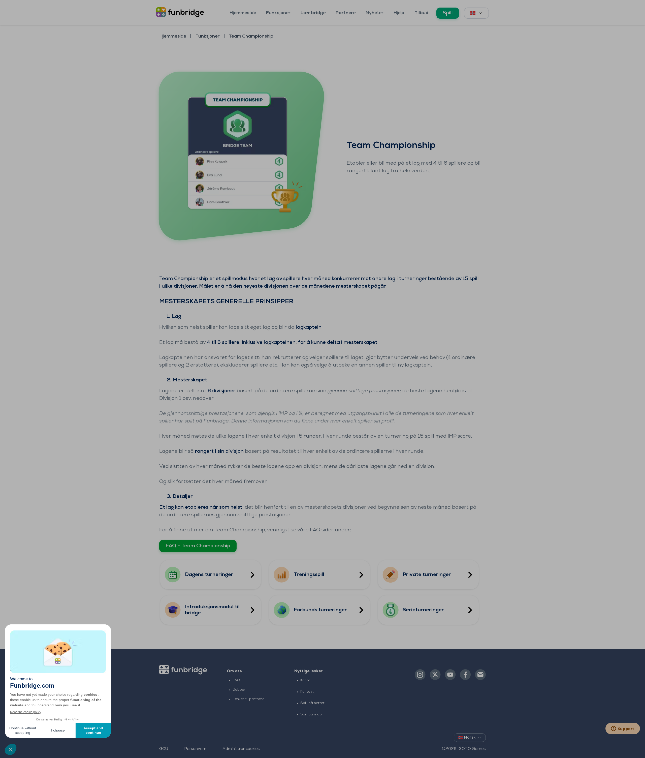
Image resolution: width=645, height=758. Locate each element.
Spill (448, 13)
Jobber (239, 690)
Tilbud (421, 13)
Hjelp (399, 13)
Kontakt (307, 692)
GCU (163, 749)
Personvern (195, 749)
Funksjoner (278, 13)
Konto (305, 680)
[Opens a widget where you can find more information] (622, 729)
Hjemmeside (243, 13)
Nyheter (374, 13)
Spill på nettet (312, 703)
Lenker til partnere (248, 699)
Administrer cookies (241, 749)
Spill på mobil (311, 714)
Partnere (346, 13)
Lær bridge (313, 13)
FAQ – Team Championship (198, 546)
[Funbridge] (181, 13)
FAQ (236, 680)
